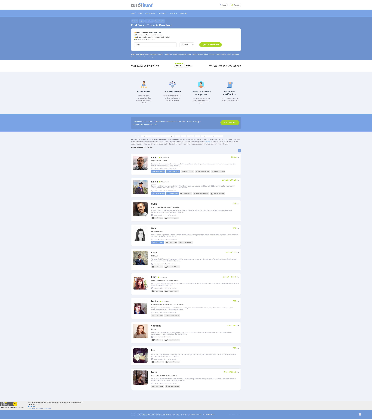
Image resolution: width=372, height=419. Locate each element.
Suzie (154, 204)
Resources (173, 13)
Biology (143, 136)
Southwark (217, 54)
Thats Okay (210, 414)
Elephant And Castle (197, 54)
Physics (214, 136)
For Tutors (162, 13)
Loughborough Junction (184, 54)
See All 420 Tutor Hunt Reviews (40, 408)
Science (183, 136)
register (207, 142)
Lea (153, 350)
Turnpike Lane (168, 54)
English (172, 136)
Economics (157, 136)
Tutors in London (159, 21)
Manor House (135, 57)
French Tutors (149, 21)
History (203, 136)
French (177, 136)
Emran (154, 181)
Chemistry (149, 136)
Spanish (220, 136)
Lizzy (153, 277)
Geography (190, 136)
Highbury (206, 54)
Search (140, 13)
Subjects (142, 21)
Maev (154, 372)
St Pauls (229, 54)
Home (133, 13)
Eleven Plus (165, 136)
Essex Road (235, 54)
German (197, 136)
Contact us (183, 13)
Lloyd (154, 252)
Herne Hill (175, 54)
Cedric (154, 157)
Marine (154, 301)
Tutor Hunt (135, 21)
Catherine (156, 325)
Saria (153, 228)
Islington (211, 54)
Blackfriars (160, 54)
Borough (151, 57)
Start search (230, 122)
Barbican (223, 54)
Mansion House (144, 57)
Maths (208, 136)
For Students (150, 13)
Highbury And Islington (151, 54)
